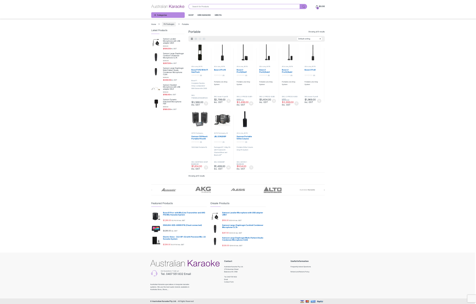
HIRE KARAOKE (204, 15)
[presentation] (324, 190)
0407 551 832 (174, 274)
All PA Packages (196, 67)
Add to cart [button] (206, 103)
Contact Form (229, 282)
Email (187, 274)
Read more (251, 103)
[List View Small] (204, 38)
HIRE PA (218, 15)
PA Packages (169, 24)
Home (153, 24)
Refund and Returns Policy (300, 272)
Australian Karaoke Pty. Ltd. (164, 301)
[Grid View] (196, 38)
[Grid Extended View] (192, 38)
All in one (194, 66)
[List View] (200, 38)
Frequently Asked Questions (301, 267)
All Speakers (221, 134)
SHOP (190, 15)
